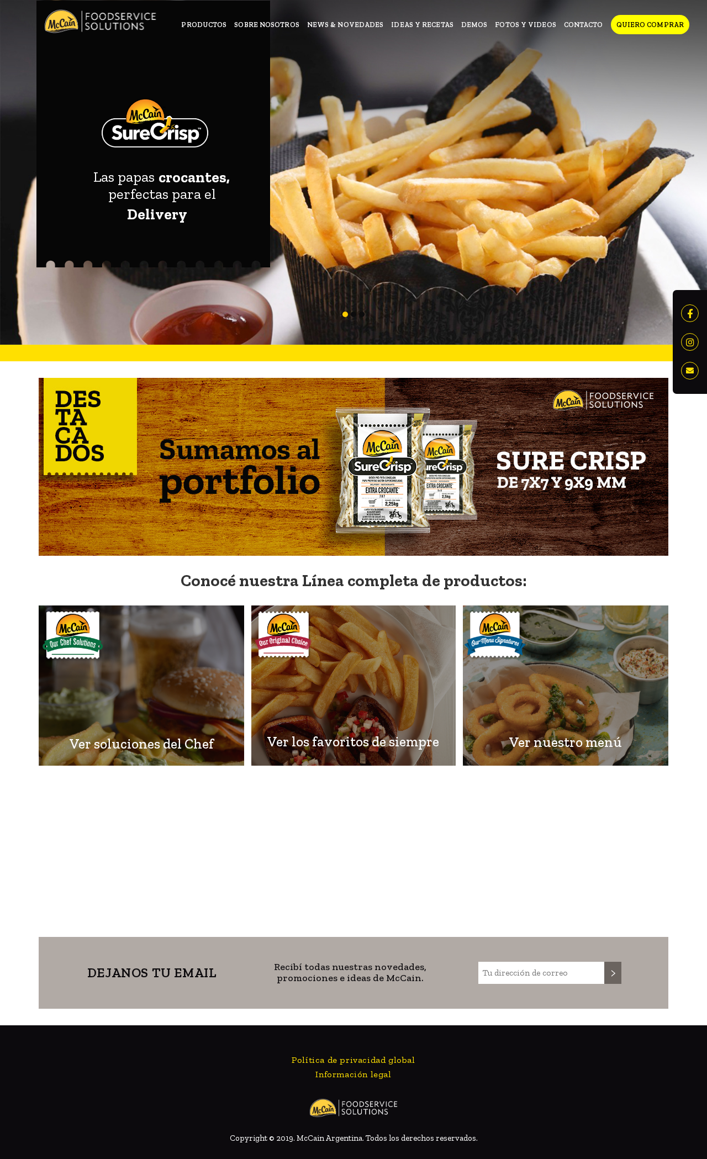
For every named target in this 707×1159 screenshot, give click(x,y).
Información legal (353, 1074)
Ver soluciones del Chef (142, 743)
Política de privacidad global (353, 1060)
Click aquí (373, 863)
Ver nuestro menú (565, 742)
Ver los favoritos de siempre (353, 741)
